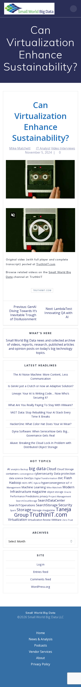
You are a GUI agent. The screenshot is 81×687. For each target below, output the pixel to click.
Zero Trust (67, 520)
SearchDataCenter (51, 500)
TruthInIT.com (45, 264)
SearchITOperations (22, 505)
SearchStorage (47, 505)
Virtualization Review (39, 519)
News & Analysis (40, 639)
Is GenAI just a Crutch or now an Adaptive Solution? (40, 386)
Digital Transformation (45, 478)
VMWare (56, 520)
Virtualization (17, 519)
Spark (13, 510)
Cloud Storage (65, 469)
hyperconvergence (53, 483)
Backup (24, 469)
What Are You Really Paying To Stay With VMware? (40, 405)
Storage (24, 509)
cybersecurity (43, 473)
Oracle (67, 492)
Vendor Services (40, 651)
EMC (60, 478)
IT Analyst (43, 148)
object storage (55, 491)
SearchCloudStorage (26, 500)
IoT (67, 483)
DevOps (29, 478)
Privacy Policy (40, 664)
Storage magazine (43, 510)
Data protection (64, 473)
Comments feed (40, 579)
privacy (44, 496)
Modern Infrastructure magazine (42, 489)
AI (8, 469)
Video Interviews (63, 148)
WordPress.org (40, 587)
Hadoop (15, 482)
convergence (26, 473)
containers (12, 473)
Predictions (32, 496)
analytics (15, 469)
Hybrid (37, 483)
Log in (40, 564)
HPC (30, 482)
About (40, 658)
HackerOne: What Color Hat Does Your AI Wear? (40, 424)
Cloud (51, 468)
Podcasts (40, 645)
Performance (17, 496)
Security (65, 505)
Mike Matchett (19, 148)
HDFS (25, 482)
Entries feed (40, 572)
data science (16, 478)
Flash (68, 478)
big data (37, 468)
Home (40, 633)
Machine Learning (33, 487)
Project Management (60, 496)
